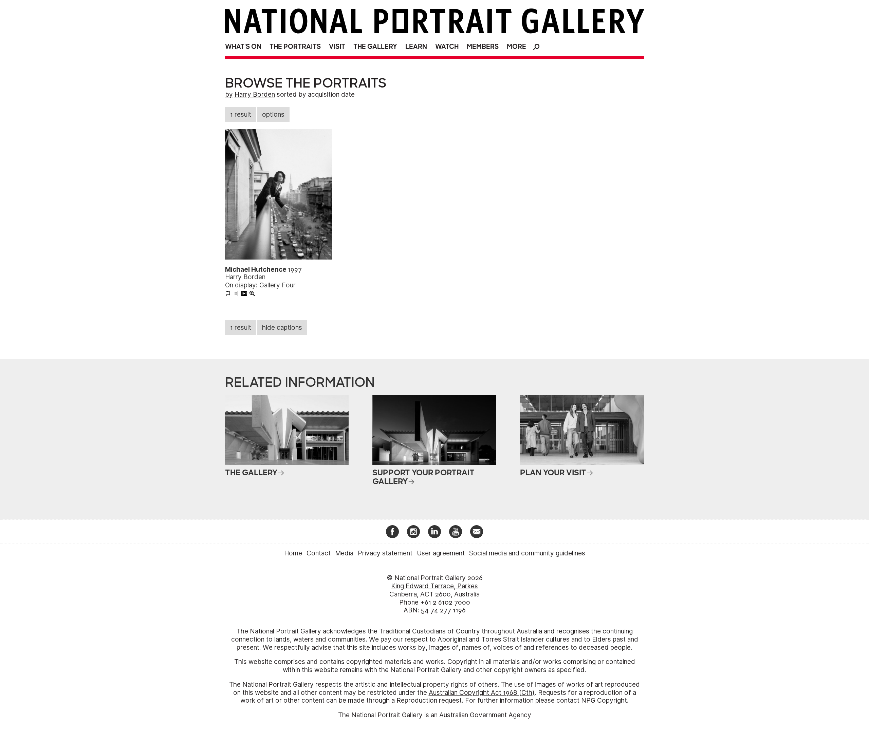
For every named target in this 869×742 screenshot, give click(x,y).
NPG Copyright (604, 700)
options (273, 114)
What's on (243, 46)
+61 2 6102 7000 (445, 602)
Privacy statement (385, 553)
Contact (319, 553)
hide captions (282, 327)
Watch (447, 46)
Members (483, 46)
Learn (416, 46)
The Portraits (295, 46)
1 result (240, 114)
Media (344, 553)
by (229, 94)
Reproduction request (429, 700)
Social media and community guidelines (527, 553)
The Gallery (375, 46)
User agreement (441, 553)
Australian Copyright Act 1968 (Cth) (482, 693)
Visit (337, 46)
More (516, 46)
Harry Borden (255, 94)
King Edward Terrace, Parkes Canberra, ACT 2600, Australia (434, 590)
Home (293, 553)
